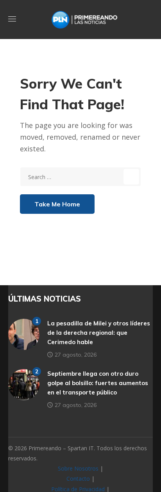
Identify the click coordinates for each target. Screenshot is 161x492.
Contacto (78, 478)
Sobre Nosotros (78, 468)
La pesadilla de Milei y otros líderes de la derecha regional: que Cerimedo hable (98, 333)
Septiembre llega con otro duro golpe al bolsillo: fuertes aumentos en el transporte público (97, 383)
